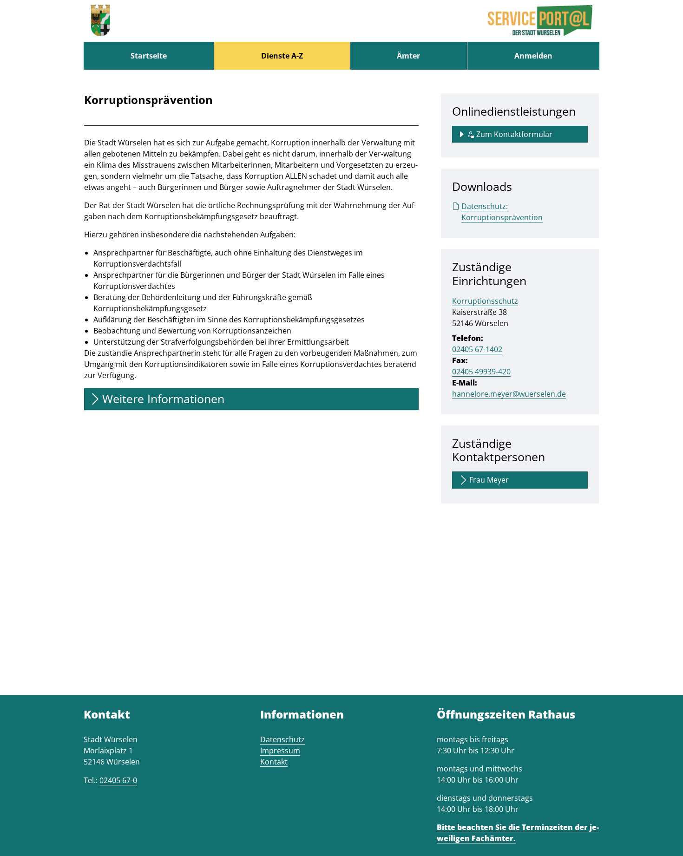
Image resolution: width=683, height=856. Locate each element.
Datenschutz (282, 739)
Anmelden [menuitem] (533, 56)
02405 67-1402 (477, 349)
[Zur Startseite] (100, 21)
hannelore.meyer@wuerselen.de (509, 394)
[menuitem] (149, 56)
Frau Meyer (489, 480)
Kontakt (274, 762)
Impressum (280, 750)
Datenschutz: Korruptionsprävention (502, 211)
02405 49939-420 (481, 371)
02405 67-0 (118, 780)
